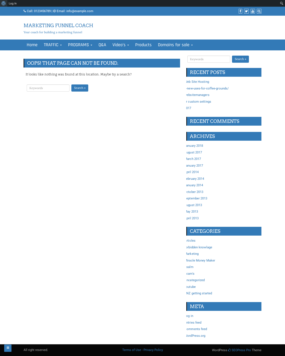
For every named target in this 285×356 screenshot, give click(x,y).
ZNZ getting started (198, 293)
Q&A (102, 45)
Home (32, 45)
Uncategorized (194, 280)
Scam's (189, 274)
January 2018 (193, 146)
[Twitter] (246, 11)
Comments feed (195, 329)
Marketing (191, 254)
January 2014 (193, 185)
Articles (189, 240)
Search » (80, 88)
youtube (190, 287)
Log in (188, 316)
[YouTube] (252, 11)
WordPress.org (194, 336)
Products (143, 45)
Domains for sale (174, 45)
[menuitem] (3, 3)
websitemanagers (196, 95)
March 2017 (192, 159)
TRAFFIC (52, 45)
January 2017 (193, 165)
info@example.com (79, 11)
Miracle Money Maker (199, 260)
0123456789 (42, 11)
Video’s (119, 45)
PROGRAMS (79, 45)
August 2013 (193, 205)
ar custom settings (197, 101)
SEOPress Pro (241, 350)
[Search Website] (258, 11)
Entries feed (192, 322)
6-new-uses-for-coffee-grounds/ (206, 88)
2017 (187, 108)
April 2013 (191, 218)
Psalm (188, 267)
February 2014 (194, 179)
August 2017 (193, 152)
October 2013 (193, 192)
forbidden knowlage (198, 247)
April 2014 (191, 172)
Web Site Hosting (196, 82)
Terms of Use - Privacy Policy (142, 350)
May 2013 (191, 211)
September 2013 (195, 198)
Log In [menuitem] (13, 3)
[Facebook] (240, 11)
